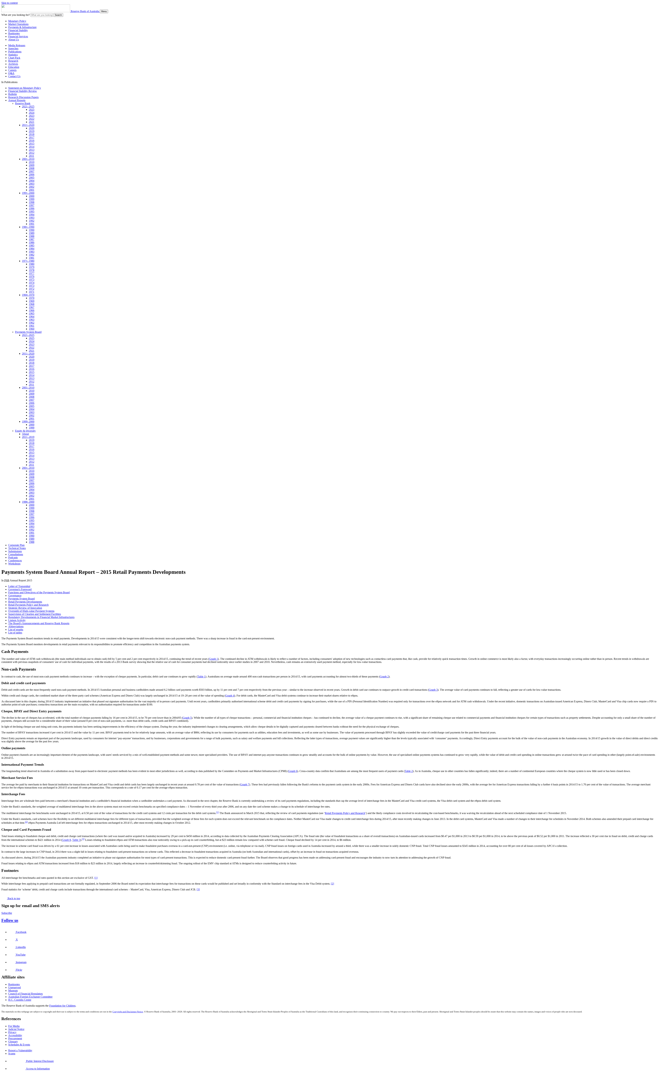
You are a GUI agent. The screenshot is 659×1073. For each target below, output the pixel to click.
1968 (31, 304)
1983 (31, 251)
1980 (31, 264)
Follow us (9, 920)
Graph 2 (384, 676)
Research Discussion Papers (23, 97)
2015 (31, 143)
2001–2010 (28, 159)
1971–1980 (28, 260)
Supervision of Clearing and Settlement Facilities (34, 614)
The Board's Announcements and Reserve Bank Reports (38, 623)
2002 (31, 186)
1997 (31, 205)
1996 (31, 208)
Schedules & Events (19, 1044)
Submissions (15, 551)
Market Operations (18, 24)
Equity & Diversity (25, 430)
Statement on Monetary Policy (24, 87)
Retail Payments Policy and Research (28, 604)
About (25, 433)
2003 (31, 183)
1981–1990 (28, 226)
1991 (31, 223)
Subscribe (6, 913)
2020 (31, 128)
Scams (11, 1053)
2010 (31, 162)
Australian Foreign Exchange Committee (30, 996)
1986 (31, 242)
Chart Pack (14, 57)
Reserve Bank (22, 103)
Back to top (13, 898)
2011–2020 (28, 125)
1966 (31, 310)
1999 (31, 199)
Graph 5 (187, 717)
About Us (13, 39)
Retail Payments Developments (25, 601)
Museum (13, 990)
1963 (31, 319)
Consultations (15, 554)
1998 (31, 202)
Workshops (14, 563)
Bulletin (12, 94)
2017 (31, 137)
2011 (31, 155)
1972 (31, 288)
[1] (217, 812)
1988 (31, 236)
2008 (31, 168)
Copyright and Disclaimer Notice (127, 1011)
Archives (13, 63)
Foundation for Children (62, 1005)
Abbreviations (16, 626)
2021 (31, 121)
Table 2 (409, 771)
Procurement (15, 1038)
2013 (31, 149)
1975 (31, 279)
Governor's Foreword (20, 589)
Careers (12, 70)
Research (13, 60)
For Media (14, 1026)
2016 (31, 140)
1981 (31, 257)
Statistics (13, 54)
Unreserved (14, 987)
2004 (31, 180)
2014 (31, 146)
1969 (31, 301)
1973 (31, 285)
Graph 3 (433, 689)
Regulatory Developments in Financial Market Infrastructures (41, 617)
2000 (31, 196)
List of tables (15, 632)
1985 (31, 245)
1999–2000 (28, 421)
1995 (31, 211)
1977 (31, 273)
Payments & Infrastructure (22, 27)
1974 (31, 282)
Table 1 (201, 676)
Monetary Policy (17, 21)
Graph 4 (229, 695)
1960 (31, 328)
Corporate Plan (16, 545)
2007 (31, 171)
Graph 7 (244, 784)
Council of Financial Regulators (25, 993)
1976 (31, 276)
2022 (31, 118)
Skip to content (9, 2)
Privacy (12, 1032)
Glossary (13, 1041)
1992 (31, 220)
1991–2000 (28, 193)
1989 (31, 233)
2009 (31, 165)
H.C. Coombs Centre (19, 999)
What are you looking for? (15, 14)
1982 (31, 254)
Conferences (15, 560)
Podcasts (13, 557)
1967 (31, 307)
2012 (31, 152)
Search (58, 15)
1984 (31, 248)
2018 (31, 134)
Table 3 (76, 840)
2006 (31, 174)
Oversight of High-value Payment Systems (31, 611)
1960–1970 (28, 294)
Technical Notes (17, 548)
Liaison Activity (17, 620)
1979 (31, 267)
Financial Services (18, 36)
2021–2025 (28, 106)
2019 (31, 131)
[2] (26, 822)
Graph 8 (66, 840)
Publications (14, 51)
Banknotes (14, 33)
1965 (31, 313)
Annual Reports (16, 100)
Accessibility (15, 1035)
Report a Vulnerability (20, 1050)
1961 (31, 325)
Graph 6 (292, 771)
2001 (31, 189)
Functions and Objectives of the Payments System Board (39, 592)
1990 (31, 230)
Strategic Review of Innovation (25, 607)
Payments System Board (28, 331)
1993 (31, 217)
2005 (31, 177)
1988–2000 (28, 501)
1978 (31, 270)
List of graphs (15, 629)
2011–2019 (28, 437)
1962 (31, 322)
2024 (31, 112)
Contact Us (14, 76)
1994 (31, 214)
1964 (31, 316)
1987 (31, 239)
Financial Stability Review (22, 91)
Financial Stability (18, 30)
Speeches (13, 48)
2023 (31, 115)
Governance (14, 595)
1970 (31, 298)
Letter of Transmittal (19, 586)
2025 (31, 109)
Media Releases (16, 45)
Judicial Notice (16, 1029)
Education (13, 67)
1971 (31, 291)
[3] (83, 839)
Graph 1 (213, 658)
